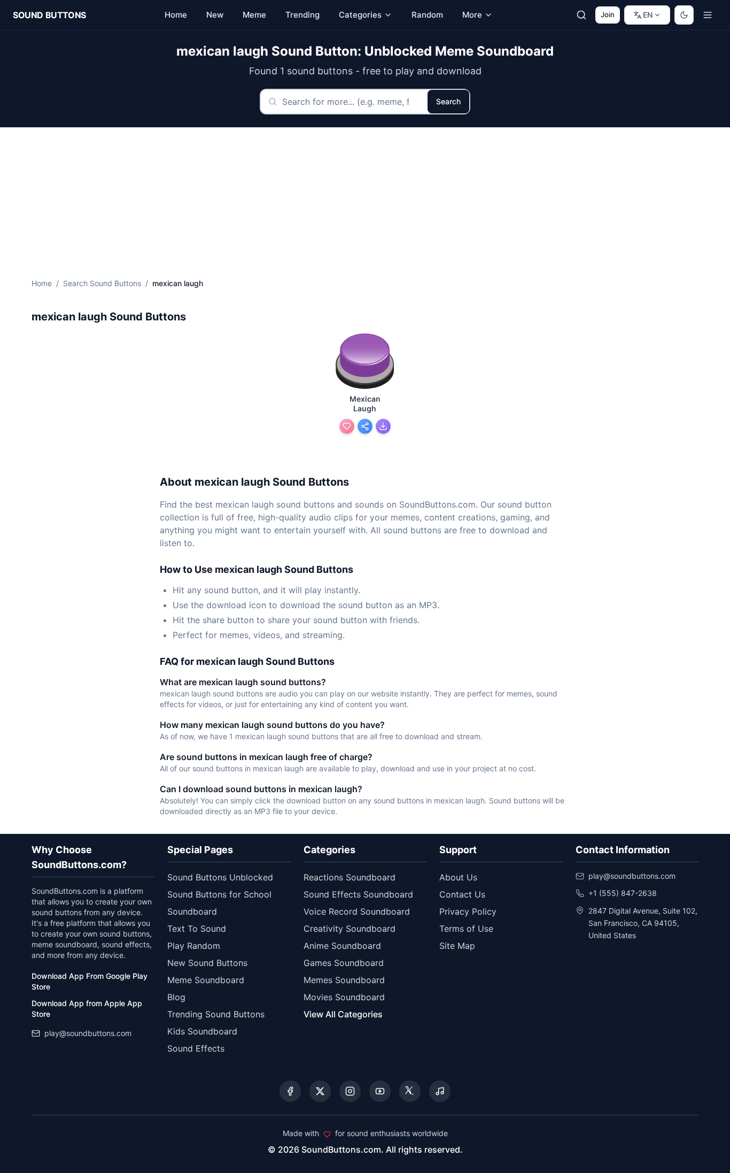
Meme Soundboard (205, 980)
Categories (360, 15)
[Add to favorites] (346, 426)
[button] (365, 362)
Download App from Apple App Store (87, 1008)
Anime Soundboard (342, 945)
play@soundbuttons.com (87, 1033)
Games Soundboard (344, 962)
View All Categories (343, 1014)
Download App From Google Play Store (89, 981)
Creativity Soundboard (349, 928)
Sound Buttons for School (219, 894)
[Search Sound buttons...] (581, 15)
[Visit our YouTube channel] (380, 1091)
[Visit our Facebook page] (290, 1091)
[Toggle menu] (707, 15)
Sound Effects (195, 1048)
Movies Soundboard (344, 997)
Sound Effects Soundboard (358, 894)
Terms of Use (466, 928)
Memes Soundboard (344, 980)
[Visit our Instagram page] (350, 1091)
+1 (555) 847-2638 (622, 893)
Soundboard (192, 911)
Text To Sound (196, 928)
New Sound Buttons (207, 962)
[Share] (365, 426)
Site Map (457, 945)
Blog (176, 997)
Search (448, 101)
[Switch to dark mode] (684, 15)
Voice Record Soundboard (357, 911)
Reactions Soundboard (349, 877)
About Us (458, 877)
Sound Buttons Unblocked (220, 877)
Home (42, 283)
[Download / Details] (383, 426)
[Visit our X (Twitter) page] (320, 1091)
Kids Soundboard (202, 1031)
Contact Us (462, 894)
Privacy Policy (467, 911)
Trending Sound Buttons (216, 1014)
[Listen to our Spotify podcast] (440, 1091)
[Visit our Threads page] (410, 1091)
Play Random (193, 945)
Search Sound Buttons (102, 283)
